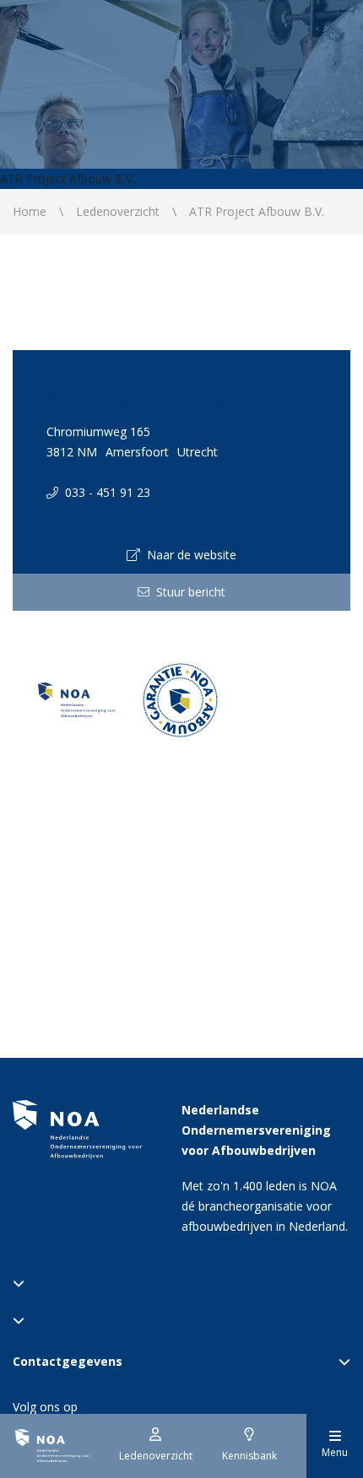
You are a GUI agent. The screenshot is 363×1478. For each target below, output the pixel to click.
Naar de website (188, 555)
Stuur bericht (187, 592)
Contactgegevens (67, 1361)
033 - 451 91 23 (104, 492)
